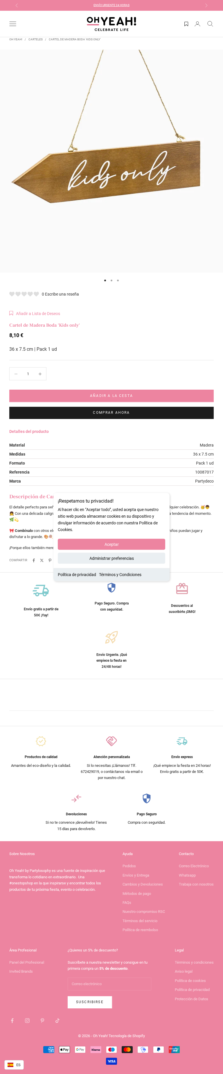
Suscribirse (90, 1002)
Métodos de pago (137, 893)
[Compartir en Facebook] (33, 560)
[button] (34, 313)
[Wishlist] (186, 23)
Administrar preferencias (111, 558)
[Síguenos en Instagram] (27, 1020)
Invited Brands (21, 971)
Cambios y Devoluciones (143, 884)
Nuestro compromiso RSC (144, 911)
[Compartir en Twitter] (41, 560)
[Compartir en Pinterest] (50, 560)
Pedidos (129, 866)
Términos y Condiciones (120, 574)
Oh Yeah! (15, 39)
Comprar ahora (111, 413)
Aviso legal (184, 971)
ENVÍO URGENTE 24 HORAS (111, 5)
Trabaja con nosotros (196, 884)
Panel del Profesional (26, 962)
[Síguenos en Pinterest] (42, 1020)
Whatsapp (187, 875)
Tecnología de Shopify (127, 1036)
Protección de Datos (191, 999)
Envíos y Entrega (136, 875)
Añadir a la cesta (111, 396)
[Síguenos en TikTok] (57, 1020)
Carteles (35, 39)
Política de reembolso (140, 930)
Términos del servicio (140, 921)
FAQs (127, 902)
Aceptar (112, 544)
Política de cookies (190, 980)
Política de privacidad (77, 574)
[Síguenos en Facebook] (12, 1020)
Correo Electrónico (194, 866)
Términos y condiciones (194, 962)
